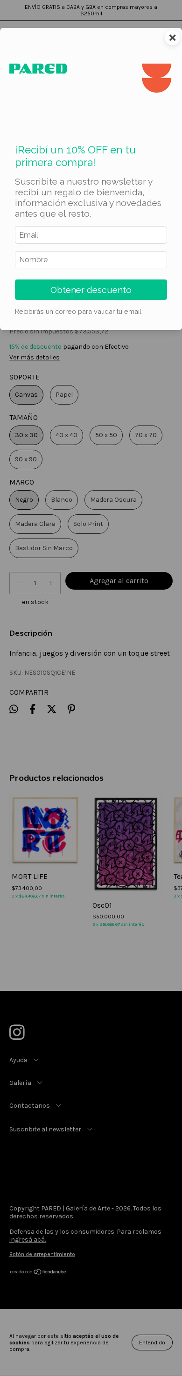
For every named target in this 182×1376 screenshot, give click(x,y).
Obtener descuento (91, 290)
